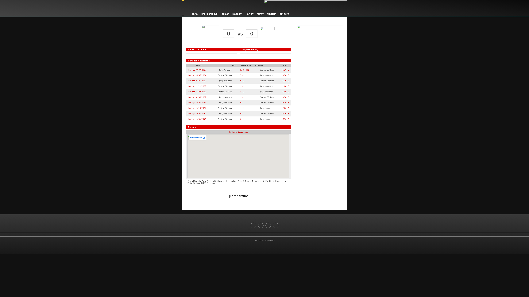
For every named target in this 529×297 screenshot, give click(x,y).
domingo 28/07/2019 (196, 113)
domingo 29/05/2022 (196, 102)
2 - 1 (242, 75)
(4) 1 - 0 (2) (244, 69)
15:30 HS (285, 69)
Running (271, 14)
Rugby (260, 14)
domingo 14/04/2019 (196, 119)
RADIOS (225, 14)
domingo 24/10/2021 (196, 108)
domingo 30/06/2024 (196, 75)
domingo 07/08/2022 (196, 97)
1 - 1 (242, 86)
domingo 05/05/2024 (196, 80)
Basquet (284, 14)
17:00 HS (285, 86)
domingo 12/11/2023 (196, 86)
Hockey (250, 14)
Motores (237, 14)
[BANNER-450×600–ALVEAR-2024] (320, 27)
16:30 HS (285, 80)
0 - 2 (242, 102)
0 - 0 (242, 80)
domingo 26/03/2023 (196, 91)
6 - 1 (242, 119)
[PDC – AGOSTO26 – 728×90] (305, 2)
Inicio (195, 14)
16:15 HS (285, 91)
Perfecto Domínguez (238, 132)
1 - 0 (242, 91)
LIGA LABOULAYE (209, 14)
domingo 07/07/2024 (196, 69)
